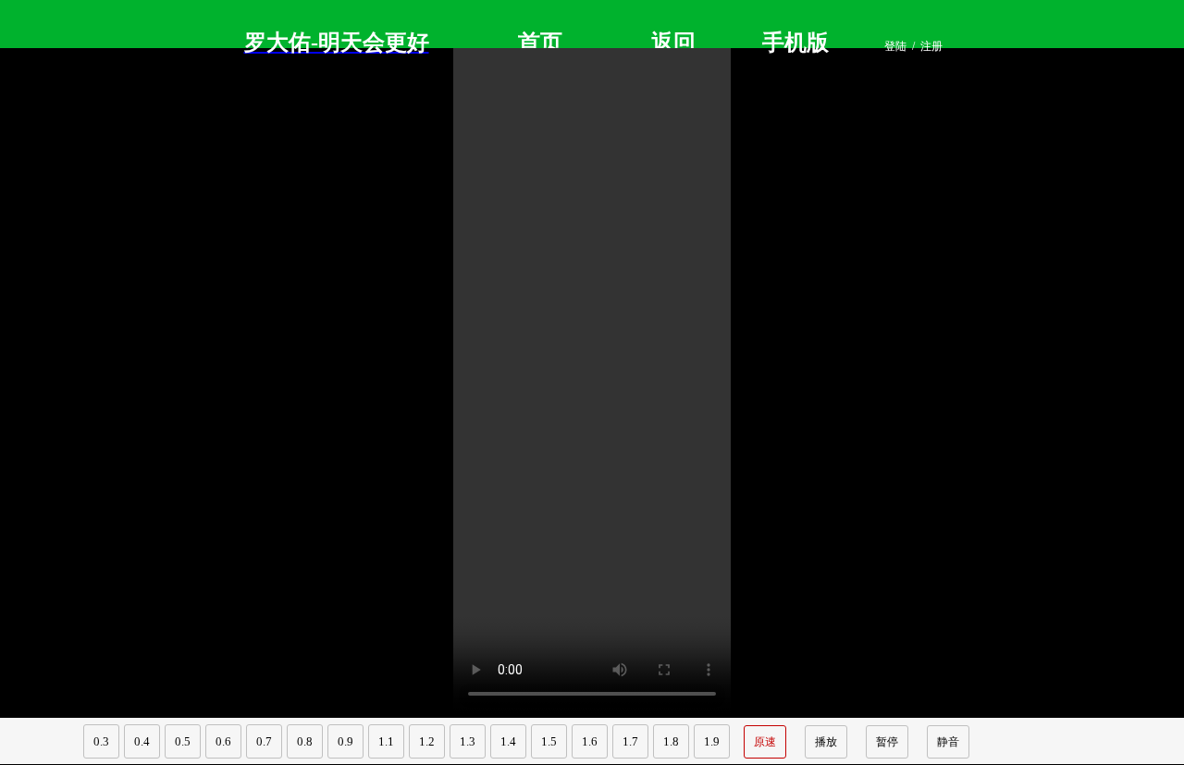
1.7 (630, 741)
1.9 (712, 741)
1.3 (467, 741)
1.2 (427, 741)
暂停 (887, 741)
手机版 (795, 43)
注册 (931, 46)
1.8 (671, 741)
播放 (826, 741)
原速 (765, 741)
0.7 (264, 741)
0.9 (345, 741)
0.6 (223, 741)
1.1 (386, 741)
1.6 (590, 741)
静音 (948, 741)
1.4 (508, 741)
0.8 (305, 741)
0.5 (183, 741)
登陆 (895, 46)
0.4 (142, 741)
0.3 (101, 741)
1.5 (549, 741)
